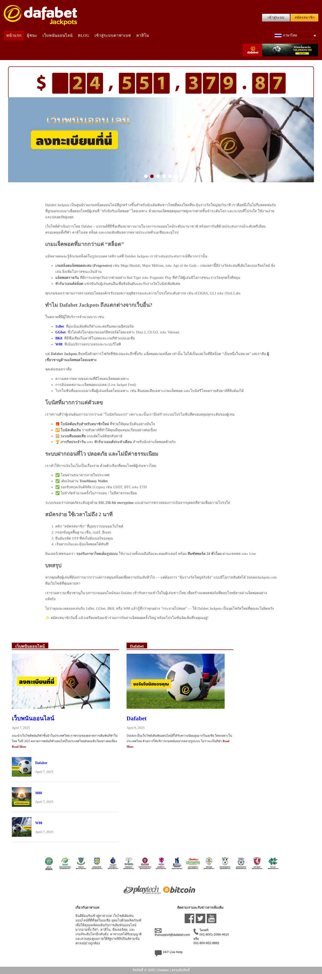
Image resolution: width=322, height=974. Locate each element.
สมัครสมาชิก (304, 17)
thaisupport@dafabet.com (172, 935)
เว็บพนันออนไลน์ (58, 35)
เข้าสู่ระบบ (276, 17)
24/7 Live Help (173, 952)
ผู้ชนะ (32, 35)
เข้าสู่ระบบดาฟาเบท (113, 35)
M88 (38, 793)
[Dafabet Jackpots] (40, 15)
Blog (83, 35)
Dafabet (41, 763)
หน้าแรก (14, 35)
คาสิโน (142, 35)
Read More (19, 746)
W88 (38, 823)
